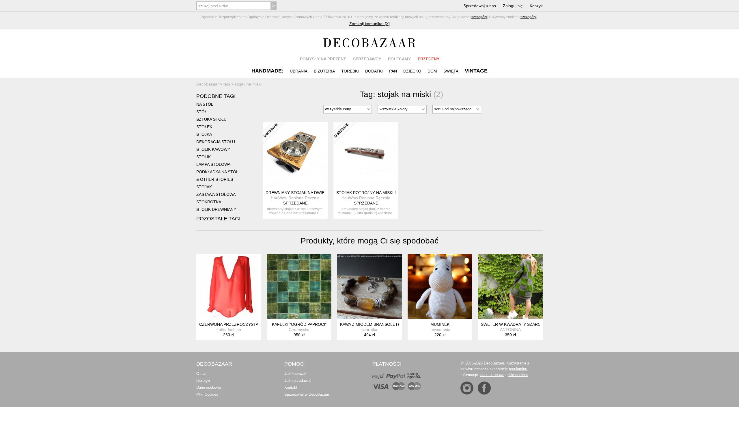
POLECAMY (399, 59)
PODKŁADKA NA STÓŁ (217, 172)
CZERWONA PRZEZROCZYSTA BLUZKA (237, 324)
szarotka (369, 329)
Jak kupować (295, 373)
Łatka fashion (229, 329)
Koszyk (536, 5)
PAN (393, 71)
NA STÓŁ (204, 104)
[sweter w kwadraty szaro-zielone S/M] (510, 286)
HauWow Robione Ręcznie (295, 198)
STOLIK (203, 157)
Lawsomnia (440, 329)
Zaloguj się (513, 5)
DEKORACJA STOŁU (215, 141)
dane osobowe (492, 375)
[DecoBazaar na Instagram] (466, 388)
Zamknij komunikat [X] (369, 23)
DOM (432, 71)
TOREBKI (350, 71)
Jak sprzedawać (297, 380)
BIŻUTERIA (324, 71)
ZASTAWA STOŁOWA (216, 194)
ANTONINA (510, 329)
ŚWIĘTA (450, 71)
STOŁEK (204, 126)
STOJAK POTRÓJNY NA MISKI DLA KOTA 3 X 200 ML (386, 192)
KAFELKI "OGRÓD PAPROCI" (299, 324)
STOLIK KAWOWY (213, 149)
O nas (201, 373)
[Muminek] (440, 286)
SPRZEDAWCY (367, 59)
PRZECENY (428, 59)
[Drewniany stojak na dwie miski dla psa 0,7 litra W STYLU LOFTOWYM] (295, 154)
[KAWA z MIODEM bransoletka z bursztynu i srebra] (369, 286)
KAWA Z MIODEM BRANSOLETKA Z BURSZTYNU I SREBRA (396, 324)
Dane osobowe (208, 387)
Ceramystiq (299, 329)
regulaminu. (518, 369)
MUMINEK (439, 324)
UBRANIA (298, 71)
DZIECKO (412, 71)
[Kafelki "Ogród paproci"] (299, 286)
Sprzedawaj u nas (479, 5)
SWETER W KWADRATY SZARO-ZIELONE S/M (524, 324)
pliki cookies (517, 375)
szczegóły (479, 17)
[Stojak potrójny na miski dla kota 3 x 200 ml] (365, 154)
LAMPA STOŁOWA (213, 164)
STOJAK (204, 187)
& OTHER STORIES (214, 179)
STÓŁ (201, 111)
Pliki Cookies (207, 394)
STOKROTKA (208, 202)
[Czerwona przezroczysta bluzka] (228, 286)
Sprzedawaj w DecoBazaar (306, 394)
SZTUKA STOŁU (211, 119)
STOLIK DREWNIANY (216, 209)
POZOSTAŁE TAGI (218, 219)
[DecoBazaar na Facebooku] (484, 388)
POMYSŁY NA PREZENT (323, 59)
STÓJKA (204, 134)
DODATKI (374, 71)
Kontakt (290, 387)
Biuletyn (203, 380)
